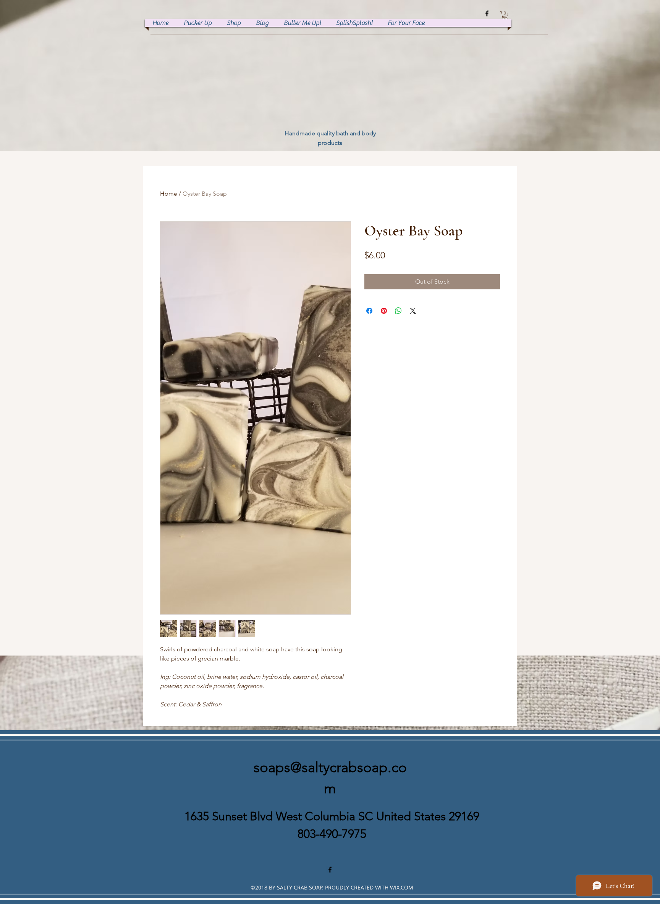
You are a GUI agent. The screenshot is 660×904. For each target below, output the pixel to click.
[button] (505, 15)
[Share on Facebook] (369, 310)
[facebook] (487, 13)
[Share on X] (412, 310)
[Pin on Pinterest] (383, 310)
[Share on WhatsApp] (398, 310)
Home (168, 193)
